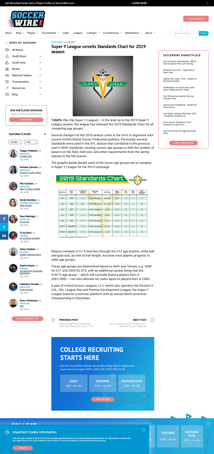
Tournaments (49, 33)
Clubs (66, 33)
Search (204, 33)
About (148, 33)
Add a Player (103, 399)
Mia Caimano (27, 183)
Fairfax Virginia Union (30, 255)
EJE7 (22, 306)
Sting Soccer (26, 290)
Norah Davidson (28, 199)
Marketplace (132, 33)
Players (31, 33)
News (8, 33)
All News (17, 50)
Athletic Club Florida (30, 173)
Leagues (78, 33)
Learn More (26, 120)
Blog (18, 33)
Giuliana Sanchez (29, 167)
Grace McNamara (29, 300)
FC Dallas (24, 222)
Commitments (111, 33)
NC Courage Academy (30, 238)
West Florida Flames (30, 189)
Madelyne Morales (30, 284)
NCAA (16, 69)
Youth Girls (19, 62)
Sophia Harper (27, 265)
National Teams (22, 75)
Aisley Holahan (28, 249)
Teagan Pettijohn (29, 150)
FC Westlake (26, 156)
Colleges (92, 33)
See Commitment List (27, 319)
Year (28, 142)
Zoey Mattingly (28, 216)
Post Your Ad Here (183, 143)
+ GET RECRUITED (196, 19)
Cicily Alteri (26, 232)
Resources (18, 88)
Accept (22, 448)
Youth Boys (19, 56)
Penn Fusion (26, 205)
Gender (14, 142)
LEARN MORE (139, 3)
